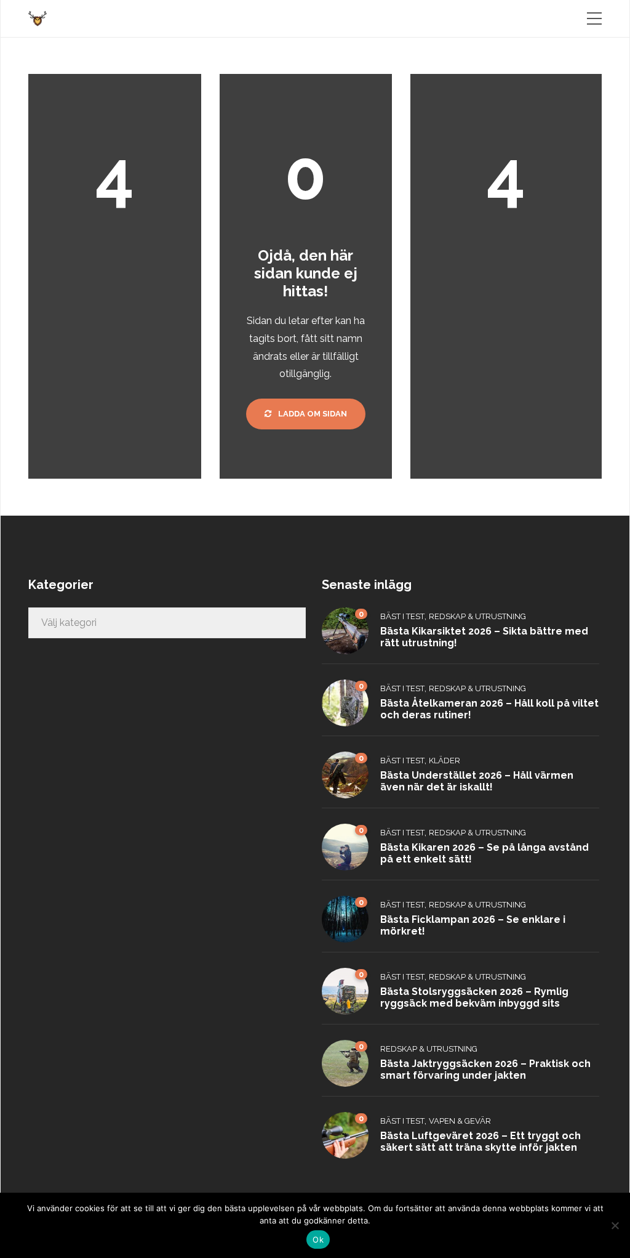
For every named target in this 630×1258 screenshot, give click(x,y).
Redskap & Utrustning (477, 616)
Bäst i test (402, 616)
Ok (318, 1239)
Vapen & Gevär (460, 1121)
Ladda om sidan (311, 413)
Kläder (444, 760)
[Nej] (614, 1225)
